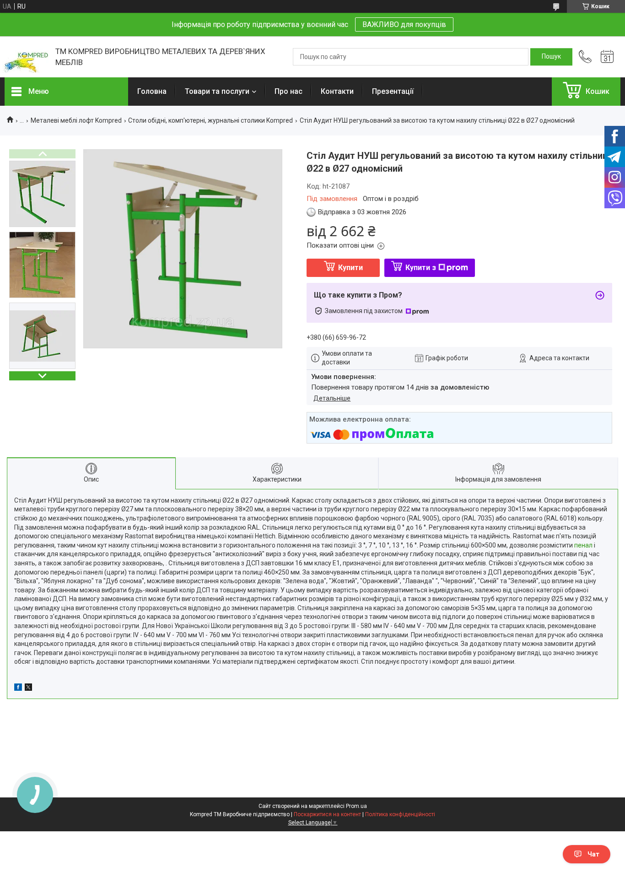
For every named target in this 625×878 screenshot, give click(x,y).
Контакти (337, 91)
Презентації (393, 91)
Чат (593, 854)
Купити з (420, 267)
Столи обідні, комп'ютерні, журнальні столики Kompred (210, 120)
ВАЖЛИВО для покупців (404, 24)
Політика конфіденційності (400, 814)
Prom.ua (356, 806)
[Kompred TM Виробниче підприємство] (25, 57)
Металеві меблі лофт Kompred (76, 120)
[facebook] (18, 688)
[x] (28, 688)
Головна (152, 91)
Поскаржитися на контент (327, 814)
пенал (583, 545)
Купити (350, 267)
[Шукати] (551, 56)
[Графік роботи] (607, 57)
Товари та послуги (217, 91)
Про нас (288, 91)
